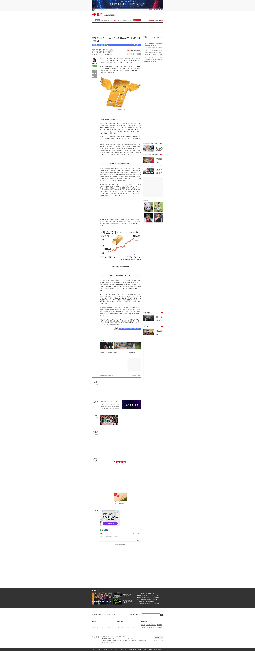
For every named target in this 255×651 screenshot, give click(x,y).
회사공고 (99, 649)
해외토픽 (125, 20)
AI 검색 (97, 20)
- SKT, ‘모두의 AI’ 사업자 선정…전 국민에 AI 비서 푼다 (102, 623)
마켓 (156, 20)
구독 (154, 9)
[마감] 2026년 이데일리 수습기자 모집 (105, 614)
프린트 (95, 73)
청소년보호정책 (123, 649)
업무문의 (110, 649)
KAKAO (93, 76)
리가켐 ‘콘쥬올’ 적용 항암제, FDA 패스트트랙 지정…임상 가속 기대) (113, 408)
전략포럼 (148, 624)
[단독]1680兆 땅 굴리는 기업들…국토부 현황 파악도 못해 (148, 597)
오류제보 (145, 649)
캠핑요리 (143, 627)
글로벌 (105, 20)
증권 (115, 20)
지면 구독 (138, 375)
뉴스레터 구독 (134, 375)
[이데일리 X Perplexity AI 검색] (116, 45)
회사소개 (94, 649)
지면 (157, 9)
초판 (159, 9)
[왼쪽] (115, 415)
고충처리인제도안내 (132, 649)
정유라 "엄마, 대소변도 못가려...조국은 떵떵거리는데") (110, 403)
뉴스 (155, 37)
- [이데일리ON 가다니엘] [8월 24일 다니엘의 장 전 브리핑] (127, 625)
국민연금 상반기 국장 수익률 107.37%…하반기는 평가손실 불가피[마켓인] (152, 593)
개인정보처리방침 (157, 649)
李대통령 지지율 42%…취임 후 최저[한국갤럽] (146, 599)
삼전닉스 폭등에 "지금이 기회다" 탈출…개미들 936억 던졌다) (112, 404)
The (161, 20)
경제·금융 (110, 20)
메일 (93, 73)
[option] (116, 10)
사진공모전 (159, 624)
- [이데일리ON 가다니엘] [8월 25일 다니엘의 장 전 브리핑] (127, 623)
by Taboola (96, 384)
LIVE (93, 9)
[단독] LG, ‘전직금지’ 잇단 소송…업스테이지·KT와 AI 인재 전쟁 (149, 595)
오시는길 (105, 649)
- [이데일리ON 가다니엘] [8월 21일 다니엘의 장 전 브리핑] (127, 627)
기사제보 (150, 649)
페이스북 (93, 71)
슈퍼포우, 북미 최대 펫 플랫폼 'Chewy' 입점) (108, 401)
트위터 (95, 71)
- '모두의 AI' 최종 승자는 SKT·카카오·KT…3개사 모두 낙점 (102, 625)
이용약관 (115, 649)
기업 (118, 20)
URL (95, 76)
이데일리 (104, 14)
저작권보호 (140, 649)
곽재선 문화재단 (158, 627)
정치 (121, 20)
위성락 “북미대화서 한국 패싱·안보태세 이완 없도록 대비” (148, 603)
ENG (151, 9)
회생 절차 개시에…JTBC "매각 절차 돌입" (145, 601)
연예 (161, 37)
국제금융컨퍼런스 (150, 627)
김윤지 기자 (94, 63)
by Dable (96, 434)
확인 (161, 614)
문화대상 (143, 624)
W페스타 (153, 624)
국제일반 (130, 20)
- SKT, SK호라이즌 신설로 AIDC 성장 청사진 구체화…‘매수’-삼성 (103, 627)
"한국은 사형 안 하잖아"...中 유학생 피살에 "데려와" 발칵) (111, 406)
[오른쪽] (117, 415)
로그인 (162, 9)
